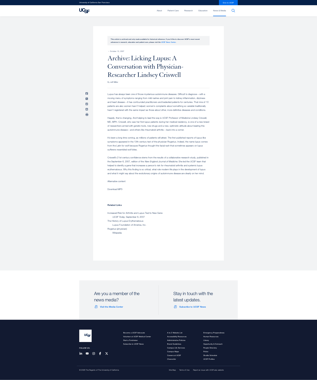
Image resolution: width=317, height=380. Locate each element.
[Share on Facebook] (87, 93)
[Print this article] (87, 114)
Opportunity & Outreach (213, 344)
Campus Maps (173, 351)
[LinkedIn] (82, 353)
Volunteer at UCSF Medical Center (137, 336)
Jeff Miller (114, 82)
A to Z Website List (174, 333)
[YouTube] (89, 353)
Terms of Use (184, 370)
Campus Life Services (176, 348)
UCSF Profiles (209, 359)
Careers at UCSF (174, 355)
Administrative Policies (176, 340)
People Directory (210, 348)
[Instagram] (95, 353)
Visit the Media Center (111, 306)
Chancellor (171, 359)
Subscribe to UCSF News (192, 306)
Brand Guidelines (174, 344)
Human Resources (210, 336)
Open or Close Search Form (233, 10)
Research (188, 10)
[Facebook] (102, 353)
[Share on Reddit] (87, 104)
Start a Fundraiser (130, 340)
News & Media (219, 10)
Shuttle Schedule (210, 355)
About (159, 10)
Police (205, 351)
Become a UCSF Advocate (134, 333)
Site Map (172, 370)
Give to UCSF (228, 3)
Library (206, 340)
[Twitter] (108, 353)
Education (203, 10)
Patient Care (173, 10)
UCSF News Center (168, 42)
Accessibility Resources (176, 336)
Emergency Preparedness (213, 333)
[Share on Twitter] (87, 98)
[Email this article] (87, 109)
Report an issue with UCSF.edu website (208, 370)
